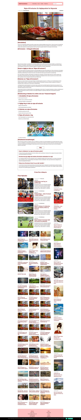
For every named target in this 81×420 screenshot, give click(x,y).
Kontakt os (46, 3)
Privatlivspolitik (70, 418)
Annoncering (34, 3)
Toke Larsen (42, 178)
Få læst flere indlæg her (40, 172)
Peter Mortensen (26, 10)
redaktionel (61, 10)
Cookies (42, 3)
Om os (39, 3)
